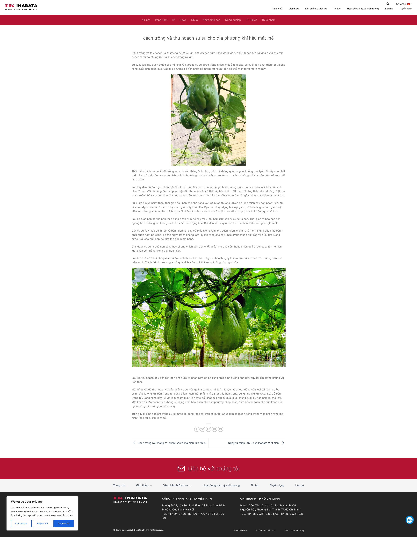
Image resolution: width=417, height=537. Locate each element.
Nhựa (194, 19)
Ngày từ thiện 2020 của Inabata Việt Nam (254, 442)
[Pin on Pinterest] (214, 429)
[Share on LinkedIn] (220, 429)
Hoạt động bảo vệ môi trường (363, 8)
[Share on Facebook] (197, 429)
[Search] (388, 3)
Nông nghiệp (233, 19)
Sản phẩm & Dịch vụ (316, 8)
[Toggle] (151, 486)
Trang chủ (276, 8)
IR (173, 19)
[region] (42, 513)
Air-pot (146, 19)
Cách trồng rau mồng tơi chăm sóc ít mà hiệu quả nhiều (171, 442)
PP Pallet (251, 19)
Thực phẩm (268, 19)
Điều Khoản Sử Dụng (294, 530)
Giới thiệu (294, 8)
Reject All (42, 523)
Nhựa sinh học (211, 19)
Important (161, 19)
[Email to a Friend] (208, 429)
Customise (21, 523)
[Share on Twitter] (202, 429)
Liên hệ (389, 8)
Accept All (63, 523)
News (183, 19)
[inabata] (21, 7)
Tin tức (337, 8)
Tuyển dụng (405, 8)
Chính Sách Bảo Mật (265, 530)
